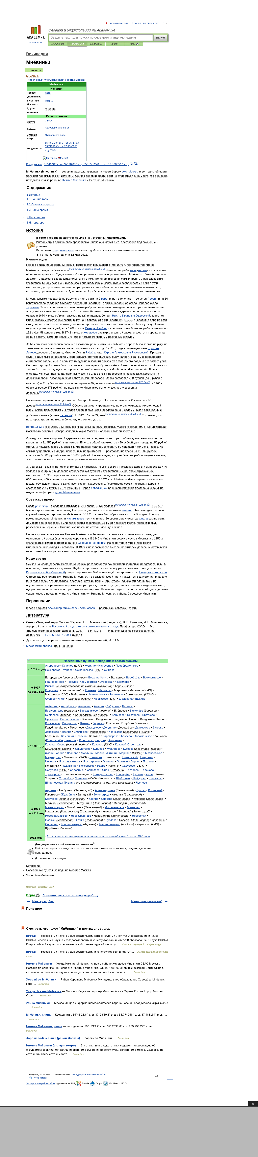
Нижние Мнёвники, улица (44, 1026)
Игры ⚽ (134, 44)
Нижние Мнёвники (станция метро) (51, 1045)
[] (87, 269)
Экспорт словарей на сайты (40, 1083)
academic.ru (36, 42)
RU (163, 23)
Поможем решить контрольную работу (70, 895)
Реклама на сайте (96, 1074)
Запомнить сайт (118, 23)
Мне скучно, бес (43, 901)
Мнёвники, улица (38, 1014)
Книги (114, 44)
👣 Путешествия (38, 1078)
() (51, 150)
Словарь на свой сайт (145, 23)
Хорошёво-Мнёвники (41, 979)
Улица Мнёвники (38, 1002)
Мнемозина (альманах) (146, 901)
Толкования (77, 44)
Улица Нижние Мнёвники (43, 991)
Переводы (96, 44)
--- (58, 635)
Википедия (57, 44)
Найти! (160, 37)
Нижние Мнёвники (39, 963)
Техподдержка (78, 1074)
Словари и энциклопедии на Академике (81, 30)
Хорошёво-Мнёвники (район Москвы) (53, 1038)
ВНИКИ (31, 935)
